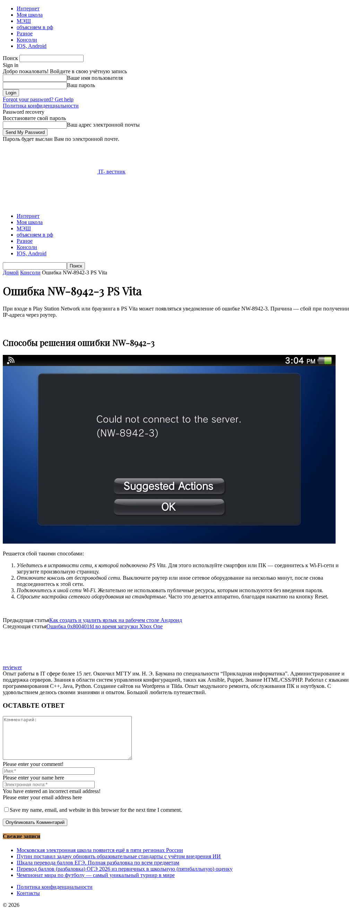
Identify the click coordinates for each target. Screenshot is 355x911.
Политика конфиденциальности (41, 106)
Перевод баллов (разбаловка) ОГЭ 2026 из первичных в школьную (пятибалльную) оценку (125, 869)
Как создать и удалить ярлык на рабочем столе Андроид (115, 620)
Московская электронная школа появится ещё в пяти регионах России (100, 850)
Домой (11, 272)
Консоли (27, 40)
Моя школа (30, 15)
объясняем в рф (35, 27)
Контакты (28, 893)
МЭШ (24, 21)
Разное (25, 33)
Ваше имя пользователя (95, 78)
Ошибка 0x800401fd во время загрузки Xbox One (104, 626)
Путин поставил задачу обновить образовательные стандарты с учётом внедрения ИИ (119, 856)
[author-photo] (19, 661)
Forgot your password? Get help (38, 99)
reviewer (12, 667)
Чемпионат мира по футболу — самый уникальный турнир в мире (96, 875)
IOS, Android (31, 46)
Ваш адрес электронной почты (103, 125)
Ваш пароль (81, 85)
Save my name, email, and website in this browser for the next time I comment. (96, 810)
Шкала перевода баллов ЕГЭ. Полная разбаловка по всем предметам (98, 863)
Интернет (28, 8)
